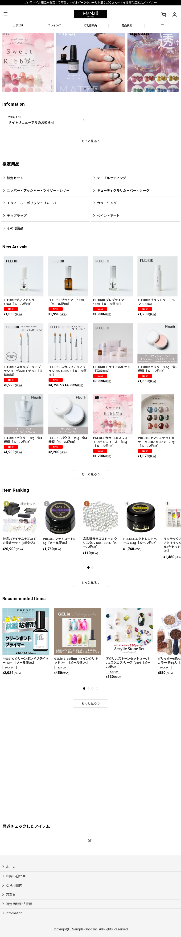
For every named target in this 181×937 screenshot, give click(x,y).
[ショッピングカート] (163, 14)
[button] (5, 14)
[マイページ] (174, 14)
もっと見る (89, 141)
